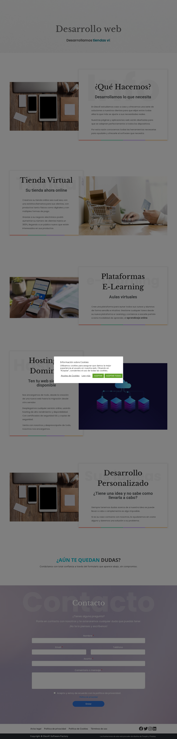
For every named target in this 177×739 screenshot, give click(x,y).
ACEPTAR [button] (98, 376)
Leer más (86, 375)
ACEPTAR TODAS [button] (113, 376)
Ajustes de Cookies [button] (70, 375)
